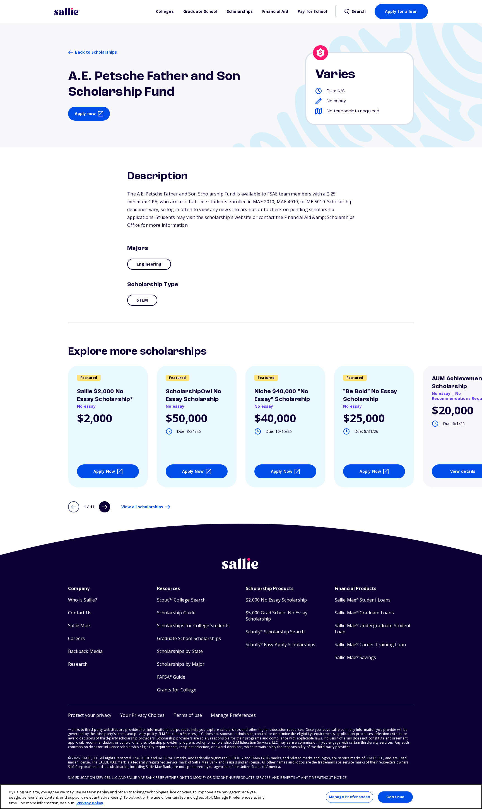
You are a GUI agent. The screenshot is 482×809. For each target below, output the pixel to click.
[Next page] (104, 506)
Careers (76, 638)
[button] (233, 715)
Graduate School (200, 11)
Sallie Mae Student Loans (363, 600)
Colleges (165, 11)
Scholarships (240, 11)
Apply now (85, 113)
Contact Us (79, 613)
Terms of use (187, 715)
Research (78, 664)
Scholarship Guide (176, 613)
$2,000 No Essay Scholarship (276, 600)
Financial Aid (275, 11)
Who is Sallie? (82, 600)
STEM (142, 300)
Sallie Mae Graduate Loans (364, 613)
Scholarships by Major (181, 664)
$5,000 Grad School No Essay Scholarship (276, 616)
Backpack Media (85, 651)
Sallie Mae (79, 626)
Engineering (149, 264)
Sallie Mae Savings (355, 657)
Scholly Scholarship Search (275, 632)
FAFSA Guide (171, 677)
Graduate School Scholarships (189, 638)
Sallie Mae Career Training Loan (370, 645)
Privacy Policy (89, 803)
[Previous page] (73, 506)
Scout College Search (181, 600)
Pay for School (312, 11)
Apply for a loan (401, 11)
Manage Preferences (349, 797)
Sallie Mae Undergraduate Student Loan (373, 629)
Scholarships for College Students (193, 626)
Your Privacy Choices (142, 715)
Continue (395, 797)
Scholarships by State (180, 651)
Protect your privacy (89, 715)
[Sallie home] (102, 11)
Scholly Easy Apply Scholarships (280, 645)
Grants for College (177, 690)
